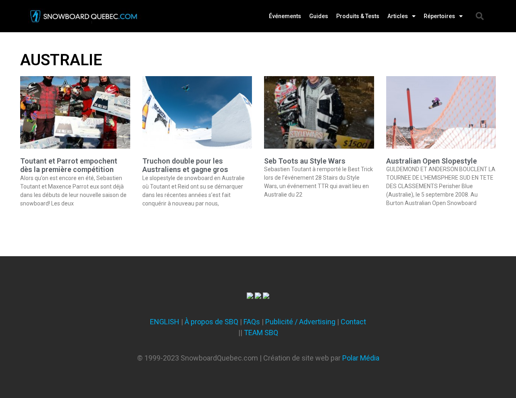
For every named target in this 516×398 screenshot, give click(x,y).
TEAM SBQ (261, 332)
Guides (318, 16)
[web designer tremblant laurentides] (250, 296)
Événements (285, 16)
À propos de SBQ (211, 321)
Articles (397, 16)
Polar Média (360, 358)
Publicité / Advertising (300, 321)
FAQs (251, 321)
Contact (353, 321)
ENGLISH (164, 321)
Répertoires (439, 16)
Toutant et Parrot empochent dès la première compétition (68, 165)
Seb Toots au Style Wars (304, 161)
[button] (480, 16)
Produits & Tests (357, 16)
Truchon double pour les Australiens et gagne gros (185, 165)
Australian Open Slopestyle (431, 161)
